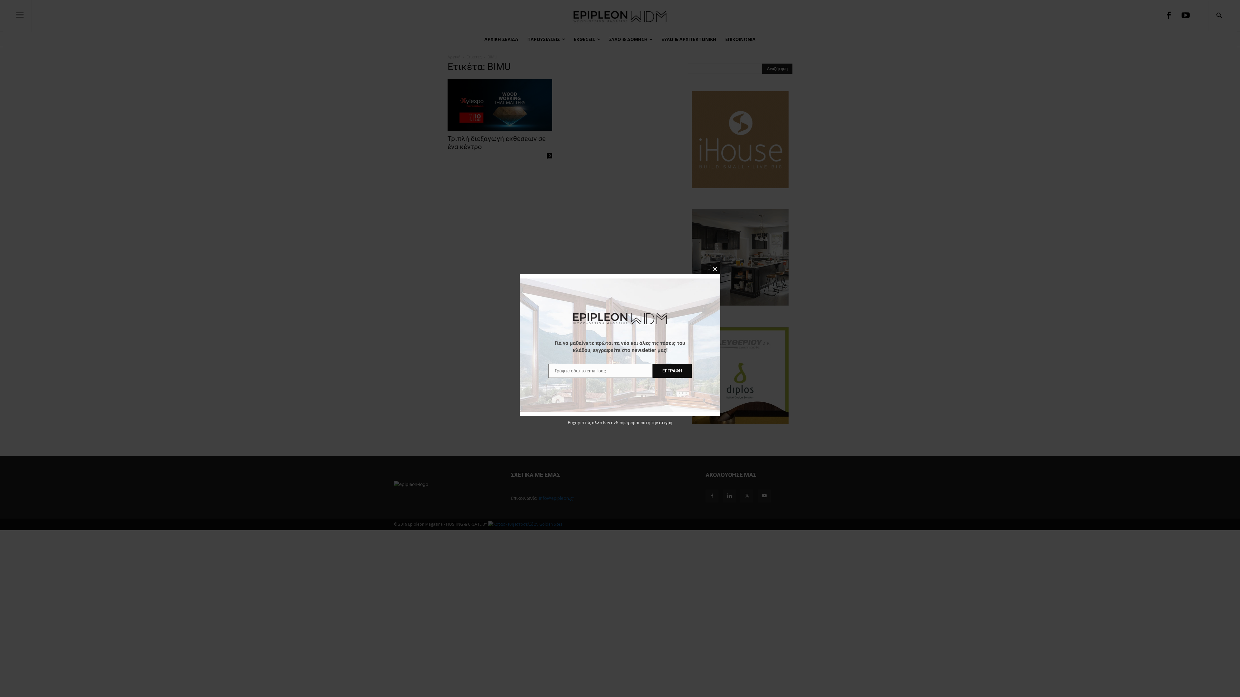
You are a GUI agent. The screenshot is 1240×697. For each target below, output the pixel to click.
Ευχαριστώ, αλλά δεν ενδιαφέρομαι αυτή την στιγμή (620, 422)
